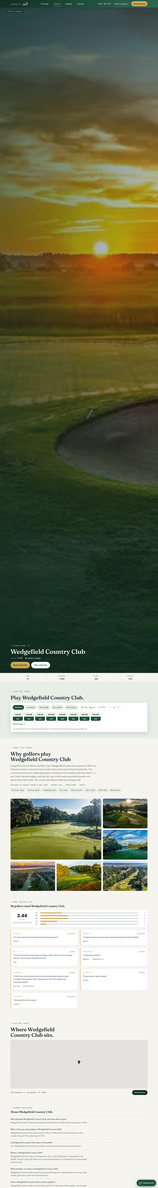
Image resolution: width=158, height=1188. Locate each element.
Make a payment (121, 4)
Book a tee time (20, 665)
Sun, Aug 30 (57, 707)
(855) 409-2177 (104, 4)
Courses (57, 4)
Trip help (80, 4)
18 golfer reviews (33, 658)
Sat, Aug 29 (43, 707)
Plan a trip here (40, 665)
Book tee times (139, 4)
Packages (44, 4)
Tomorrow (18, 707)
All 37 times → (19, 724)
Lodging (68, 4)
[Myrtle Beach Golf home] (19, 3)
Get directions (139, 1092)
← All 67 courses (14, 11)
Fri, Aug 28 (31, 707)
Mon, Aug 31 (71, 707)
